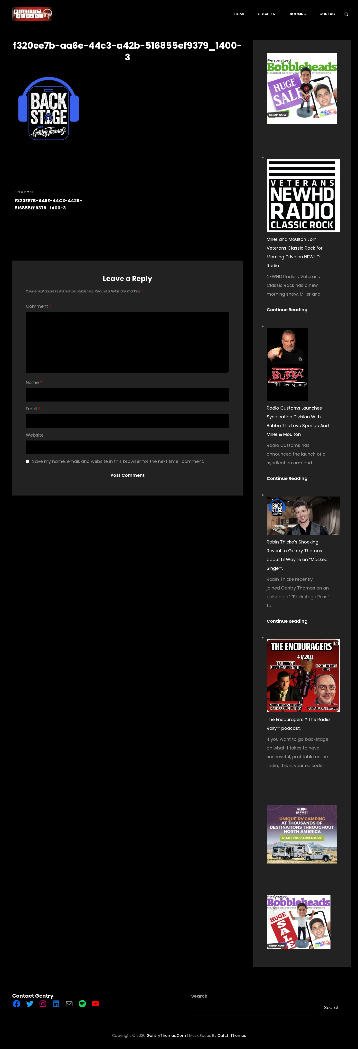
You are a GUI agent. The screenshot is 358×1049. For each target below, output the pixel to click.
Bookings (299, 13)
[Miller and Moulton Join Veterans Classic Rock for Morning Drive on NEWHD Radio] (303, 195)
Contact (328, 13)
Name (34, 382)
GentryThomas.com (166, 1035)
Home (239, 13)
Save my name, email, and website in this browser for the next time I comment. (118, 461)
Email (33, 409)
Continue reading (289, 309)
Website (35, 435)
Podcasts (265, 13)
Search (199, 996)
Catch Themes (231, 1035)
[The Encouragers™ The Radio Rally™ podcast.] (303, 675)
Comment (38, 306)
